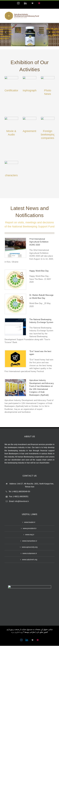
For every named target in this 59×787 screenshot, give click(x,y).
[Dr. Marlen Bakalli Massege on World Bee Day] (15, 304)
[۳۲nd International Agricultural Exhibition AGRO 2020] (15, 247)
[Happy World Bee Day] (15, 279)
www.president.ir (29, 528)
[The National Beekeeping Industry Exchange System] (15, 327)
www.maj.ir (29, 535)
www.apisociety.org (30, 547)
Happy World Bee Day (39, 271)
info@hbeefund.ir (22, 501)
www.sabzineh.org (29, 560)
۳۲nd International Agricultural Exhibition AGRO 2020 (38, 242)
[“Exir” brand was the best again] (15, 359)
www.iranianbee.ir (29, 541)
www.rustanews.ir (30, 553)
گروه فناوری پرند (17, 632)
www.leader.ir (29, 522)
